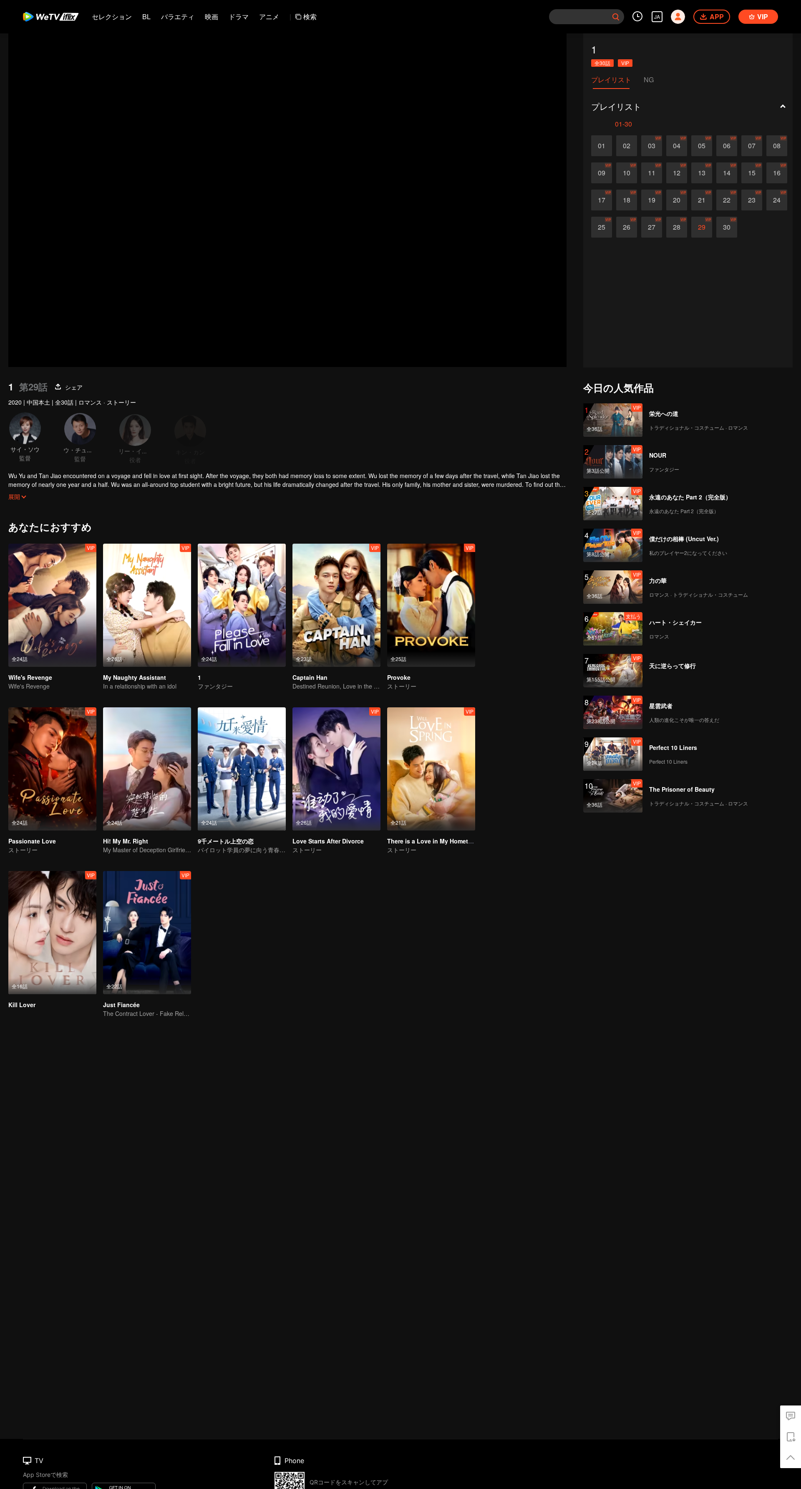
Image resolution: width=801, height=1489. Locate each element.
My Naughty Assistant (134, 677)
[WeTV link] (51, 16)
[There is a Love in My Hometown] (431, 769)
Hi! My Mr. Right (125, 841)
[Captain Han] (336, 605)
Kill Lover (21, 1004)
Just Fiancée (121, 1004)
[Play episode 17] (601, 200)
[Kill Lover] (52, 932)
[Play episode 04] (676, 145)
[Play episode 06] (726, 145)
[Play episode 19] (651, 200)
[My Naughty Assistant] (147, 605)
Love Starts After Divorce (328, 841)
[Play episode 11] (651, 172)
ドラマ (239, 16)
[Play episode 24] (776, 200)
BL (146, 16)
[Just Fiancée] (147, 932)
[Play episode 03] (651, 145)
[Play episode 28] (676, 227)
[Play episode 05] (701, 145)
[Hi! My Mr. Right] (147, 769)
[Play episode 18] (626, 200)
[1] (242, 605)
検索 (310, 16)
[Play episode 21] (701, 200)
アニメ (269, 16)
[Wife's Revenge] (52, 605)
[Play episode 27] (651, 227)
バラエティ (177, 16)
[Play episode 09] (601, 172)
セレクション (112, 16)
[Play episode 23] (751, 200)
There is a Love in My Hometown (433, 841)
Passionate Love (32, 841)
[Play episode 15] (751, 172)
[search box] (616, 17)
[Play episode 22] (726, 200)
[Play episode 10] (626, 172)
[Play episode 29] (701, 227)
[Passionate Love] (52, 769)
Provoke (399, 677)
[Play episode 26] (626, 227)
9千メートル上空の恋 (226, 841)
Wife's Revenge (30, 677)
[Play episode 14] (726, 172)
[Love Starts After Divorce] (336, 769)
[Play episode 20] (676, 200)
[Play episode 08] (776, 145)
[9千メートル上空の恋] (242, 769)
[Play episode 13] (701, 172)
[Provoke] (431, 605)
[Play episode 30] (726, 227)
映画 (211, 16)
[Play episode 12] (676, 172)
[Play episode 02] (626, 145)
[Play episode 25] (601, 227)
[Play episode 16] (776, 172)
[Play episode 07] (751, 145)
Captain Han (309, 677)
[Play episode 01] (601, 145)
